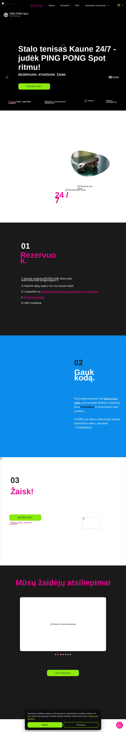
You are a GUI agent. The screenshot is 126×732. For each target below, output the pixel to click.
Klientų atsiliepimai (111, 101)
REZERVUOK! (37, 5)
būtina (13, 101)
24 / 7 (63, 198)
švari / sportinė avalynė (19, 102)
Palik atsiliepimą (62, 673)
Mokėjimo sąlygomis (53, 291)
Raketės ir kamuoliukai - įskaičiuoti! (56, 102)
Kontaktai (65, 5)
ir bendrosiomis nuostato (79, 291)
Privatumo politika (33, 297)
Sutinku (45, 725)
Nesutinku (81, 725)
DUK (77, 5)
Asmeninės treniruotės (95, 5)
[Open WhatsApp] (119, 725)
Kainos (52, 5)
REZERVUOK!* (34, 86)
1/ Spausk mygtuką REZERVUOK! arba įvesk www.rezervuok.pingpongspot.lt (47, 279)
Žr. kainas (89, 100)
